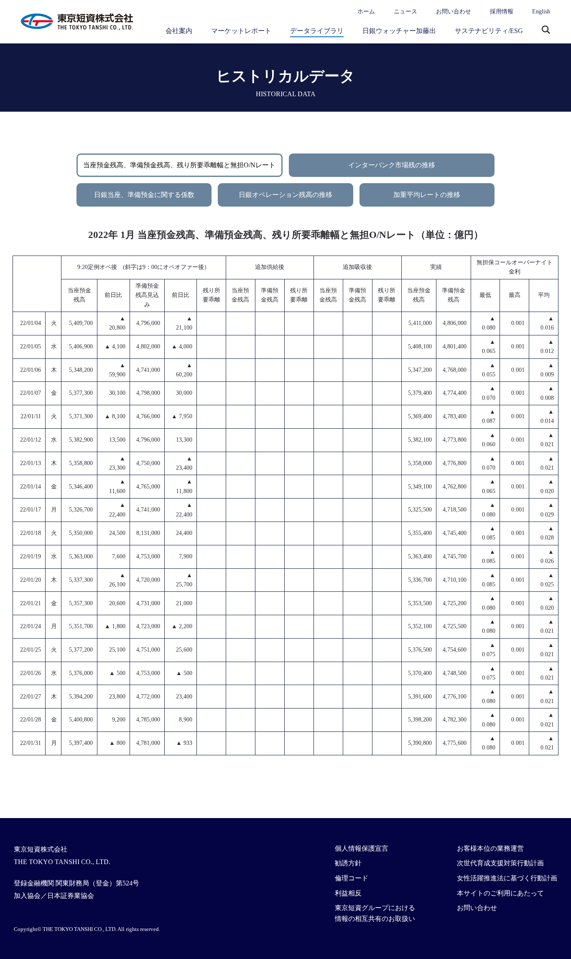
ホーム (366, 11)
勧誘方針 (348, 863)
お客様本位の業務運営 (490, 848)
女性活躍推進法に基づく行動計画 (507, 878)
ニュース (405, 11)
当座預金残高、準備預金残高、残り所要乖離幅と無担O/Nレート (179, 165)
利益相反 (348, 893)
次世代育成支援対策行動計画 (500, 863)
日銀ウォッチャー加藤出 (399, 30)
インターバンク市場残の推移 (391, 165)
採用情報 (501, 11)
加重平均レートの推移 (426, 194)
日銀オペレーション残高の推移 (285, 194)
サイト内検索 (546, 30)
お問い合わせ (453, 11)
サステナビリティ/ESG (489, 30)
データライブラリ (317, 30)
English (541, 11)
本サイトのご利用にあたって (500, 893)
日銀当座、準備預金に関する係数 (144, 194)
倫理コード (351, 878)
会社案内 (179, 30)
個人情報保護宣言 (361, 848)
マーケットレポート (241, 30)
